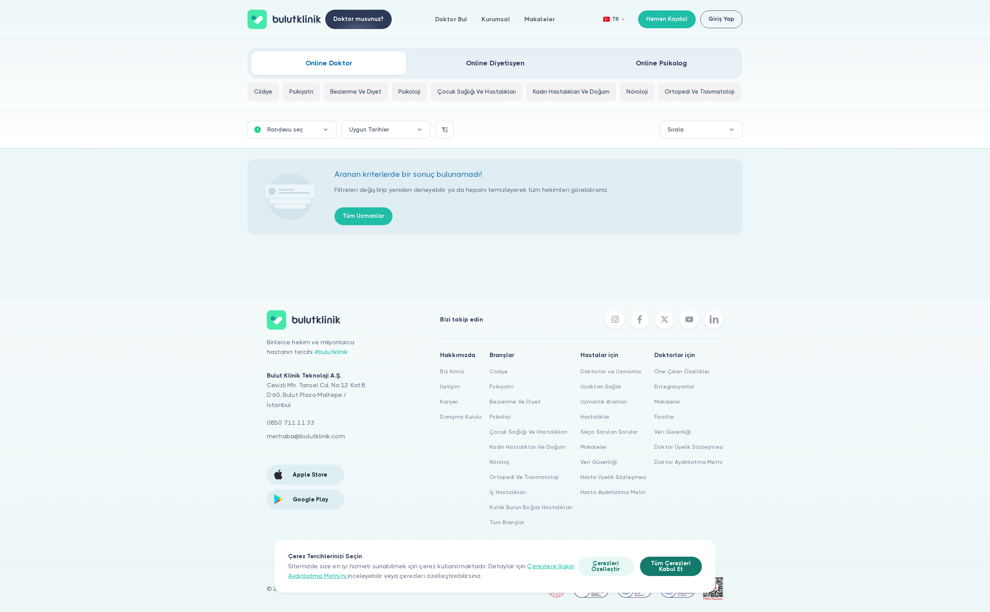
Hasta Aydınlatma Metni (613, 492)
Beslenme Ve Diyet (515, 401)
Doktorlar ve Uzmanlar (611, 371)
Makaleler (539, 19)
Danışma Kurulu (460, 417)
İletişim (449, 386)
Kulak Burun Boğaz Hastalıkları (531, 507)
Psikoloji (500, 417)
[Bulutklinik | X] (664, 319)
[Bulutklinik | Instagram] (615, 319)
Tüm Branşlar (507, 522)
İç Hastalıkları (508, 492)
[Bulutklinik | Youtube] (689, 319)
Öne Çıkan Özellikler (682, 371)
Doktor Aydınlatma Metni (688, 462)
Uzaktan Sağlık (600, 386)
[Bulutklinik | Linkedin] (714, 319)
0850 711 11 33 (290, 422)
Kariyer (449, 401)
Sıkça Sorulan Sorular (609, 432)
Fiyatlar (664, 417)
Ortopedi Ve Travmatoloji (524, 477)
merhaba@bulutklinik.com (306, 436)
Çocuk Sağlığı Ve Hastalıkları (528, 432)
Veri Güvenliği (598, 462)
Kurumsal (495, 19)
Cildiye (499, 371)
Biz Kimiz (452, 371)
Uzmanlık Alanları (603, 401)
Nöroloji (499, 462)
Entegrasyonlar (674, 386)
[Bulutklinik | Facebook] (639, 319)
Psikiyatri (502, 386)
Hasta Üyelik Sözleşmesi (613, 477)
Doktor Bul (451, 19)
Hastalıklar (595, 417)
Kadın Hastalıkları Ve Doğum (527, 447)
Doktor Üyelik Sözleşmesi (688, 447)
